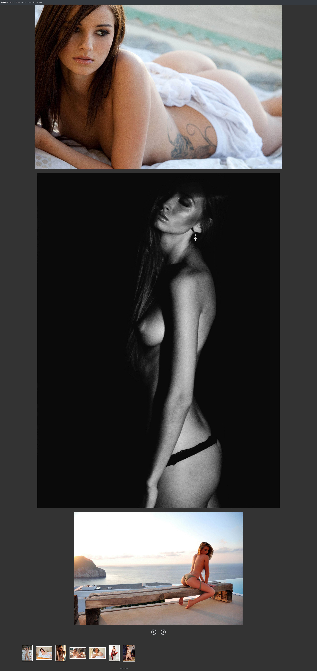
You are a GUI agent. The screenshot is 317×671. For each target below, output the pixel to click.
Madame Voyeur (7, 2)
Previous (23, 2)
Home (18, 2)
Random (35, 2)
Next (40, 2)
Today (30, 2)
